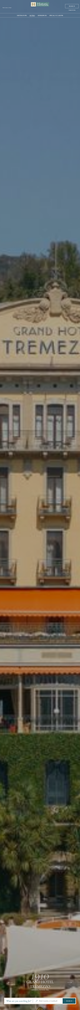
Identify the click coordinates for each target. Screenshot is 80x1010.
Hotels (32, 15)
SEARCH (72, 6)
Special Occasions (56, 15)
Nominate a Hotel (7, 7)
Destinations (22, 15)
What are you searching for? (18, 1000)
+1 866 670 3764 (71, 10)
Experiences (42, 15)
